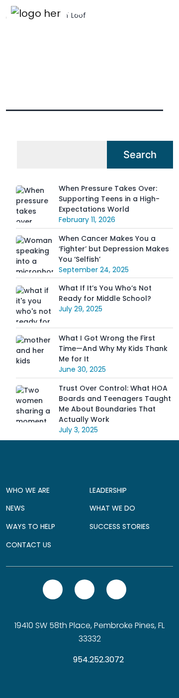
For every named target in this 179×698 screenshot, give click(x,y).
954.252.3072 (97, 659)
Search (140, 155)
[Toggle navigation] (159, 13)
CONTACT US (28, 545)
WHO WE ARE (28, 490)
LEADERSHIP (108, 490)
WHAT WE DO (112, 508)
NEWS (15, 508)
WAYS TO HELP (30, 526)
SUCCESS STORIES (120, 526)
